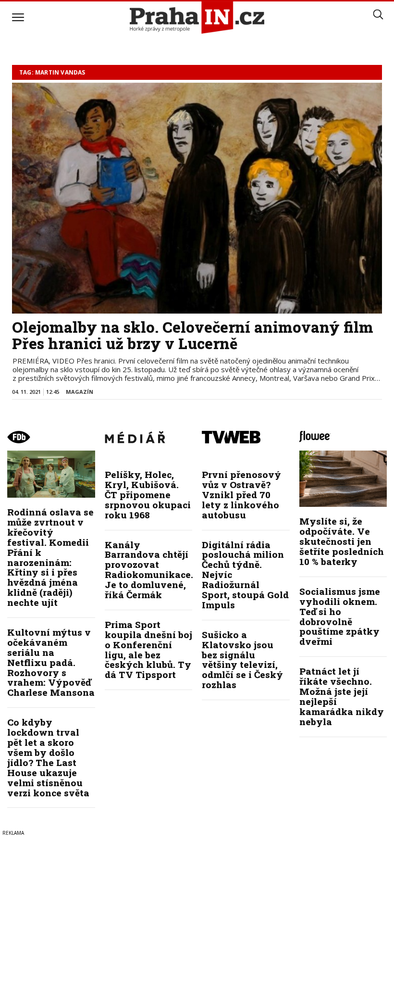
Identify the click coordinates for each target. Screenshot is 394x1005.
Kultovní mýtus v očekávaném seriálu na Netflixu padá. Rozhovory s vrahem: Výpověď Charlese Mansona (51, 662)
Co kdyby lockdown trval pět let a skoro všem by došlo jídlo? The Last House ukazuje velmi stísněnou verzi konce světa (48, 757)
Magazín (79, 391)
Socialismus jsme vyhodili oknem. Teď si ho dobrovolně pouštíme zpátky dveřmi (339, 616)
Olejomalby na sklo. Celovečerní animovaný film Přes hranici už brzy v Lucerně (192, 335)
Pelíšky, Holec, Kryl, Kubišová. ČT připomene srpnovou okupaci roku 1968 (148, 494)
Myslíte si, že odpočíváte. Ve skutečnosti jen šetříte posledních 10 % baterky (341, 541)
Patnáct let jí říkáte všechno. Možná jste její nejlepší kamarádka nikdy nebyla (341, 696)
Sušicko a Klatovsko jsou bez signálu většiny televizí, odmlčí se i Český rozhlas (242, 659)
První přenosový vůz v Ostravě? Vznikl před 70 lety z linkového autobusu (241, 494)
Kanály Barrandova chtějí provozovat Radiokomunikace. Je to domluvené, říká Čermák (149, 570)
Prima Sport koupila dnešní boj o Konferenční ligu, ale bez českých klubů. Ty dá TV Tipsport (148, 649)
